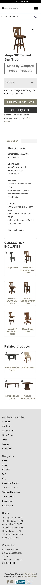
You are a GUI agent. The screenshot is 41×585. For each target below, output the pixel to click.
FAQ (4, 474)
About (4, 465)
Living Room (7, 435)
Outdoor (5, 444)
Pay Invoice (7, 505)
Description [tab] (12, 141)
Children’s (6, 426)
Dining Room (8, 431)
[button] (33, 30)
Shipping (6, 469)
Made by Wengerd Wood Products (20, 68)
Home (5, 460)
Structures (6, 448)
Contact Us (7, 501)
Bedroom (6, 422)
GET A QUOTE (20, 110)
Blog (4, 478)
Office (4, 439)
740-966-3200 (22, 1)
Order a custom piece (14, 94)
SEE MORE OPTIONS (20, 101)
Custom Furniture (10, 487)
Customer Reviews (10, 483)
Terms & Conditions (11, 492)
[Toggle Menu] (36, 8)
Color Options (8, 496)
